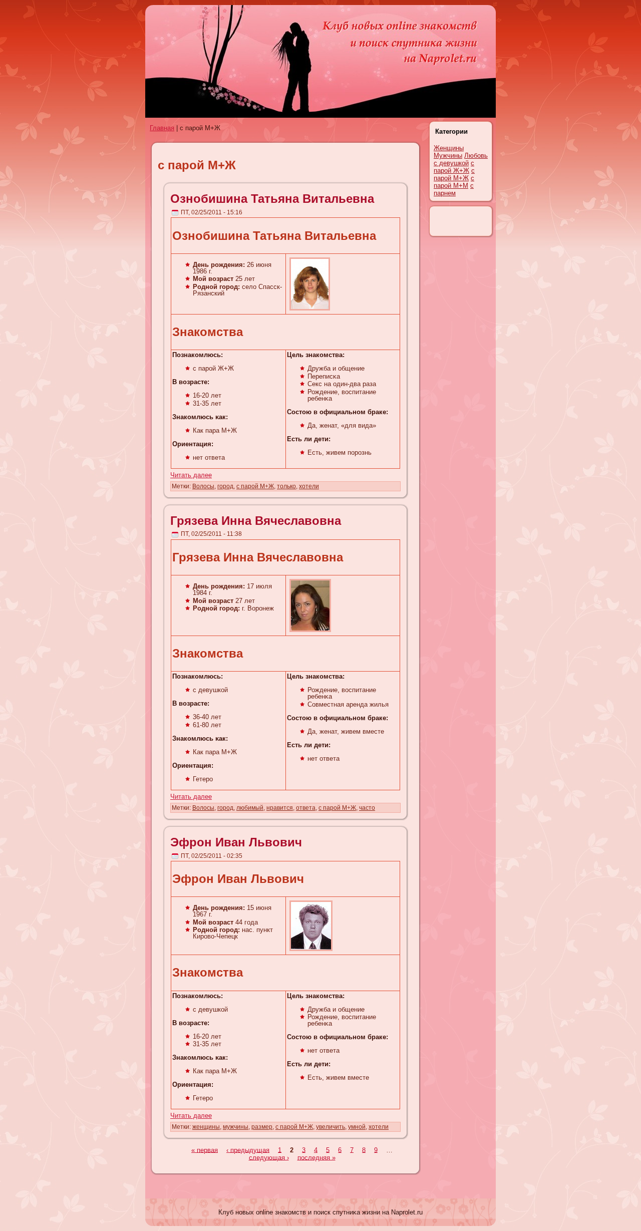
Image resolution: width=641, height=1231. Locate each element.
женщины (206, 1126)
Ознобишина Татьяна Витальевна (272, 198)
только (286, 486)
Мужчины (448, 155)
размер (261, 1126)
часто (367, 807)
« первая (204, 1149)
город (225, 486)
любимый (249, 807)
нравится (279, 807)
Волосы (203, 486)
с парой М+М (454, 181)
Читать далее (191, 475)
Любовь (476, 155)
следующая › (269, 1157)
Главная (162, 128)
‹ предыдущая (247, 1149)
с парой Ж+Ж (454, 166)
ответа (305, 807)
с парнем (454, 189)
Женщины (449, 148)
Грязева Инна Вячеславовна (255, 520)
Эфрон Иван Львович (236, 842)
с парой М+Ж (255, 486)
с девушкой (451, 163)
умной (357, 1126)
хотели (309, 486)
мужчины (235, 1126)
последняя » (316, 1157)
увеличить (330, 1126)
